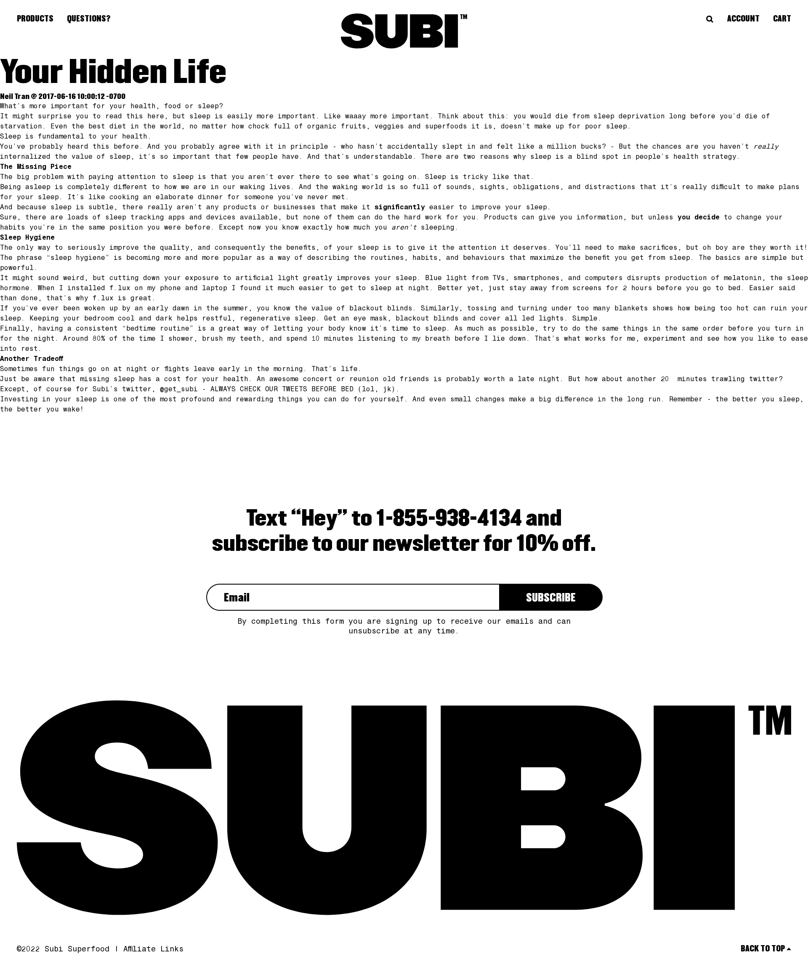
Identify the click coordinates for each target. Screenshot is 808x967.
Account (743, 19)
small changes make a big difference (524, 400)
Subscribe (551, 598)
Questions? (89, 19)
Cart (782, 19)
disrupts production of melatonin (694, 278)
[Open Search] (710, 19)
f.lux (119, 289)
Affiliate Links (153, 950)
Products (35, 19)
